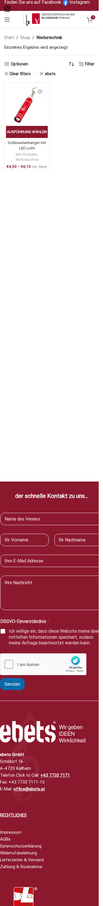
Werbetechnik (27, 159)
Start (9, 37)
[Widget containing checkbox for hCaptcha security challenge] (43, 664)
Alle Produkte (26, 154)
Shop (25, 37)
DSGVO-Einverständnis (24, 621)
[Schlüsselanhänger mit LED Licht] (27, 105)
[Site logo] (49, 19)
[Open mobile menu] (7, 19)
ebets (50, 73)
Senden (12, 684)
